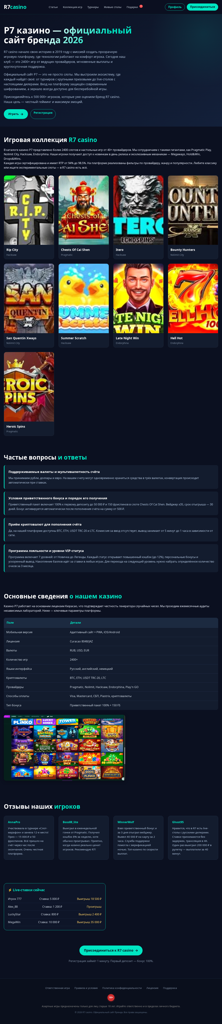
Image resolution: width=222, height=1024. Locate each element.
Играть (13, 114)
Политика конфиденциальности (122, 988)
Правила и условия (86, 988)
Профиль (175, 7)
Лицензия (152, 988)
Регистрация (43, 113)
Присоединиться (202, 7)
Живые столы (112, 7)
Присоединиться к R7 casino (108, 950)
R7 (15, 6)
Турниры (93, 7)
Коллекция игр (72, 7)
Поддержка (170, 988)
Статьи (53, 7)
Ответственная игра (57, 988)
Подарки (134, 7)
